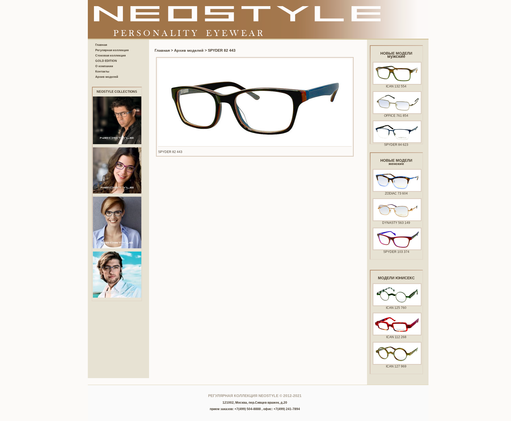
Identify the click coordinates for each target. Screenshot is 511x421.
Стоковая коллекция (110, 55)
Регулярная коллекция (112, 50)
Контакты (102, 71)
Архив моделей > (191, 50)
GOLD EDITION (106, 60)
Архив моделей (106, 76)
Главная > (164, 50)
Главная (101, 44)
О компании (104, 66)
